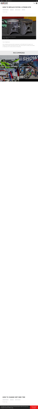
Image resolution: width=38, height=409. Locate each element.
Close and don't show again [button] (33, 407)
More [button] (12, 407)
